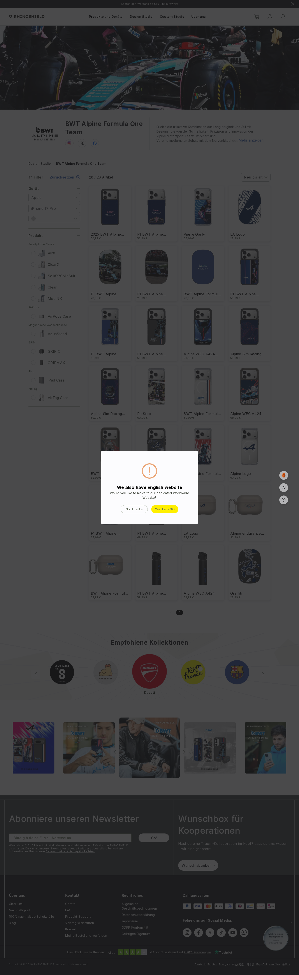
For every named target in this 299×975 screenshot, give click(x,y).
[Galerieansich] (283, 475)
